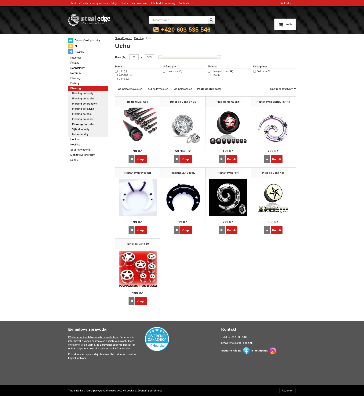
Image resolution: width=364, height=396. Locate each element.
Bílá (122, 71)
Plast (216, 75)
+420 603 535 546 (186, 29)
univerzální (174, 71)
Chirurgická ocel (222, 71)
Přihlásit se (286, 3)
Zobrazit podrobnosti (149, 390)
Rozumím (287, 390)
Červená (125, 75)
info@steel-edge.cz (241, 342)
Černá (123, 78)
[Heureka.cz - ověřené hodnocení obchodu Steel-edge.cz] (157, 338)
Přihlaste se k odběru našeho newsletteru (93, 337)
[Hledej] (211, 20)
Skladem (263, 71)
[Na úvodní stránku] (89, 20)
